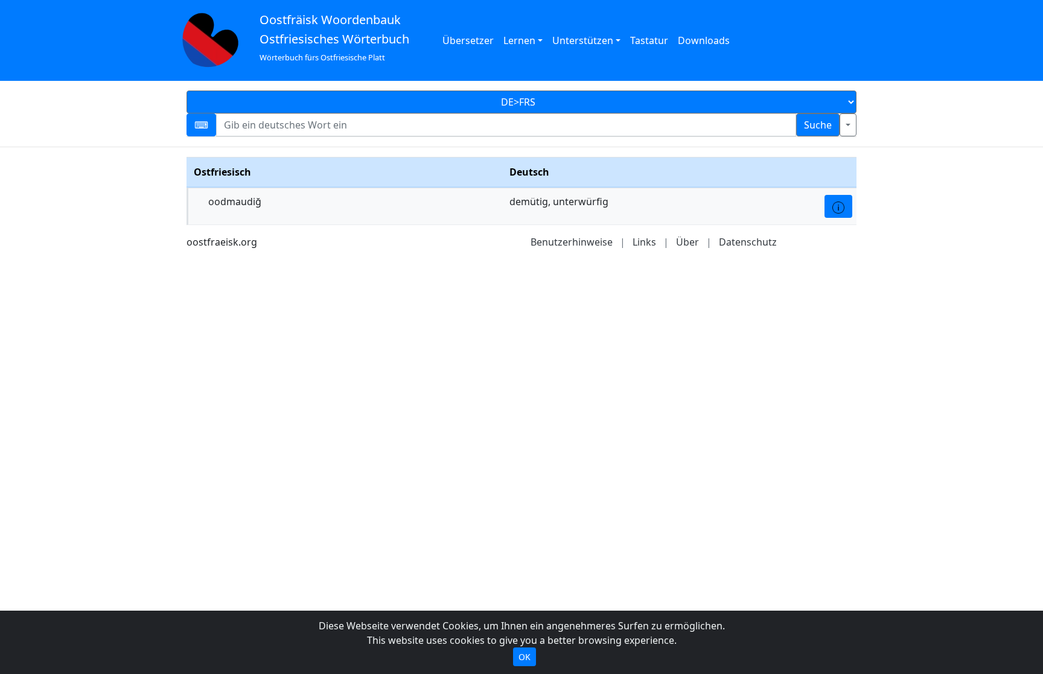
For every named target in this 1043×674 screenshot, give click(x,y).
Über (687, 242)
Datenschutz (748, 242)
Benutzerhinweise (572, 242)
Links (644, 242)
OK (524, 657)
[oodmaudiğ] (838, 206)
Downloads (704, 40)
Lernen (519, 40)
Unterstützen (582, 40)
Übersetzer (468, 40)
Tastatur (649, 40)
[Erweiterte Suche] (848, 124)
